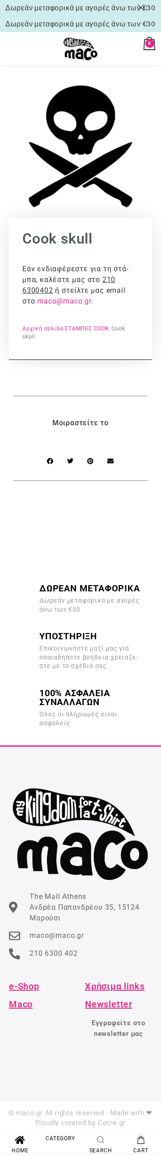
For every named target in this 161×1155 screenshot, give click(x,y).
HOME (20, 1150)
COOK (102, 328)
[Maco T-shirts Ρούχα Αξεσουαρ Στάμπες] (80, 49)
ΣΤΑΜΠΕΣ (78, 328)
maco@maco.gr (64, 301)
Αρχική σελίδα (42, 328)
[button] (50, 461)
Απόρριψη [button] (142, 7)
